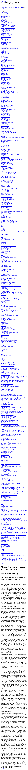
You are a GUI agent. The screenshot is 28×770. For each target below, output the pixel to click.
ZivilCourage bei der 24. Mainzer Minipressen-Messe (13, 268)
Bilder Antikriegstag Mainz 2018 (8, 239)
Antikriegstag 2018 (5, 238)
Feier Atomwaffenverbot (6, 197)
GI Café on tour (4, 438)
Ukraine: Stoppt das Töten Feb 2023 (9, 132)
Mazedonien (3, 243)
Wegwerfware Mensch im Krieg (8, 271)
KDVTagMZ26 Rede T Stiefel (8, 25)
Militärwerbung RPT (5, 248)
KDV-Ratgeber (4, 47)
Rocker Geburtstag (5, 99)
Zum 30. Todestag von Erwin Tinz (8, 475)
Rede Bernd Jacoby (5, 84)
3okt (2, 262)
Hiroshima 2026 (4, 13)
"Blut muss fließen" (5, 385)
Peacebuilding (4, 260)
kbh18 (2, 255)
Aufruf (2, 549)
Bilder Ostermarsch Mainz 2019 (8, 222)
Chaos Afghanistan (5, 185)
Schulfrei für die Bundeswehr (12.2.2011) (10, 471)
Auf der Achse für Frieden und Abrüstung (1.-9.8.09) (13, 528)
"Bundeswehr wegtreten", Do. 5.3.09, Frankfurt (11, 558)
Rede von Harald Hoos (6, 453)
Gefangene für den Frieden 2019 (8, 215)
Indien (2, 350)
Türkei (2, 252)
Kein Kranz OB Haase (6, 283)
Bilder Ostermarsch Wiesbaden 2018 (9, 257)
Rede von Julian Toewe (6, 393)
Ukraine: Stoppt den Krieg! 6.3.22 (8, 173)
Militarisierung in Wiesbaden (7, 105)
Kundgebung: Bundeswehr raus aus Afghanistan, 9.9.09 (13, 522)
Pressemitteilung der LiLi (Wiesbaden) (9, 531)
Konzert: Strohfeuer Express (7, 372)
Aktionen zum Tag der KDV (7, 311)
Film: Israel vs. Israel (5, 406)
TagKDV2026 (4, 24)
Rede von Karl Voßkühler (6, 457)
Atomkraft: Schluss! (5, 444)
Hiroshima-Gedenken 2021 (7, 186)
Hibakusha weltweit (5, 333)
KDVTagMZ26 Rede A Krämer (8, 28)
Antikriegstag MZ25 (5, 59)
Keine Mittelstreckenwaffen (7, 22)
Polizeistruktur (4, 200)
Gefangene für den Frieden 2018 (8, 228)
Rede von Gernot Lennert (6, 355)
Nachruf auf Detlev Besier (6, 168)
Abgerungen (3, 88)
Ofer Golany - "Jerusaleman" (7, 346)
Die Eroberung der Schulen (7, 404)
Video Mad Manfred (5, 212)
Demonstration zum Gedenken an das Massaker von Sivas (14, 376)
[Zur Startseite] (3, 1)
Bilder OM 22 (4, 166)
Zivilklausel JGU (4, 20)
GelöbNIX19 (4, 216)
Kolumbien (3, 235)
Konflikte (3, 270)
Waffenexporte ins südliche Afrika (8, 433)
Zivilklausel (3, 108)
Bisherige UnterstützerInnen (7, 506)
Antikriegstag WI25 (5, 55)
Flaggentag (3, 242)
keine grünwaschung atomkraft (8, 177)
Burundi (2, 226)
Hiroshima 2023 (4, 120)
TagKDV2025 (4, 73)
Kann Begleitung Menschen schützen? (9, 306)
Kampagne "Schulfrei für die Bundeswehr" (10, 464)
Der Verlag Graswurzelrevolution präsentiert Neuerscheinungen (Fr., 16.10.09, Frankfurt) (11, 519)
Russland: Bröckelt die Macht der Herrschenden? (12, 395)
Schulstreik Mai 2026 (5, 30)
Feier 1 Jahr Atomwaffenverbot (8, 180)
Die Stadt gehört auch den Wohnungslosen (10, 430)
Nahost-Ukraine (4, 331)
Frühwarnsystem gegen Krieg (7, 362)
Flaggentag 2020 (4, 204)
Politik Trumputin (5, 39)
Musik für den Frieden (6, 266)
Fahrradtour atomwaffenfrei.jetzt (8, 417)
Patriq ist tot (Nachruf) (6, 479)
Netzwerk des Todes (5, 300)
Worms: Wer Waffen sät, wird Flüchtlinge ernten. (12, 299)
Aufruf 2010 (3, 507)
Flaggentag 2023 (4, 123)
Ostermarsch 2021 (5, 191)
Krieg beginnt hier (5, 314)
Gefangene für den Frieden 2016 (8, 278)
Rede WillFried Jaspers (6, 104)
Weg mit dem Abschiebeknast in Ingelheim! (10, 399)
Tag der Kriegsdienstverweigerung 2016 (10, 310)
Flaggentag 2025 (4, 66)
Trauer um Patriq (4, 477)
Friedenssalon (4, 40)
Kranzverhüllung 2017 (6, 284)
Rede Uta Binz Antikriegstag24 (8, 91)
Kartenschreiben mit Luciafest (7, 366)
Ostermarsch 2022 (5, 162)
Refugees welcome (5, 363)
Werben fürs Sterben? (5, 469)
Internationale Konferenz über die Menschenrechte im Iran (14, 437)
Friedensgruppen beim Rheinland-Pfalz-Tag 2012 (12, 411)
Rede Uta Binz (4, 75)
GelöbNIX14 (4, 349)
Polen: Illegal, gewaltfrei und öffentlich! (10, 386)
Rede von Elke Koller (5, 497)
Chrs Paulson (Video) (5, 546)
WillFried (3, 17)
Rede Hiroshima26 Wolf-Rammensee (9, 15)
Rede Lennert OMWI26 (6, 37)
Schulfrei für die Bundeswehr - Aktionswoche (11, 398)
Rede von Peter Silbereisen (7, 451)
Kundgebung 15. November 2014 (8, 289)
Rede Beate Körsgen (5, 133)
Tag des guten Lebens (5, 145)
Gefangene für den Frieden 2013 (8, 364)
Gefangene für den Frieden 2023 (8, 109)
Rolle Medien (4, 31)
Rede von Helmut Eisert (6, 452)
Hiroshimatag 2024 (5, 93)
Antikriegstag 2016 (5, 302)
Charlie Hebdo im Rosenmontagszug (9, 340)
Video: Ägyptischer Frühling (7, 415)
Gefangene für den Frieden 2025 (8, 50)
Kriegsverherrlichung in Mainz (8, 282)
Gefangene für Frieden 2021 (7, 182)
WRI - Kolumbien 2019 (6, 213)
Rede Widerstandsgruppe (6, 101)
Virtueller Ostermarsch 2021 (7, 194)
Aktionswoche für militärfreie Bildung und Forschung (13, 397)
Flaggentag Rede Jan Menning (7, 68)
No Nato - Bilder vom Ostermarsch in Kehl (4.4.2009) (13, 555)
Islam (2, 337)
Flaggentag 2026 (4, 19)
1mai (2, 208)
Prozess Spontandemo (6, 280)
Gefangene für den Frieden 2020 (8, 199)
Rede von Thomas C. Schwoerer (8, 391)
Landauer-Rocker (5, 234)
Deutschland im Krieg (6, 545)
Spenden (3, 358)
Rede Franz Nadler (5, 126)
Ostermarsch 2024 (5, 100)
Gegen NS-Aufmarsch (6, 151)
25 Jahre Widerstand (5, 190)
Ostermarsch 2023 (5, 124)
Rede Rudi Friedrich (5, 74)
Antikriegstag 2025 (5, 53)
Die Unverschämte (5, 97)
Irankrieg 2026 (4, 44)
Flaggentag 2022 (4, 153)
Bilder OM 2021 (4, 193)
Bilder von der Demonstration (7, 446)
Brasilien (3, 348)
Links (13, 5)
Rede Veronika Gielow (6, 155)
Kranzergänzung (4, 288)
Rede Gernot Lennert (5, 79)
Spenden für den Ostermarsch (7, 449)
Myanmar (3, 230)
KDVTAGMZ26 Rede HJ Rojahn (8, 26)
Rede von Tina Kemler (6, 526)
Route (2, 551)
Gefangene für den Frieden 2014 (8, 341)
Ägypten (3, 462)
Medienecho (3, 541)
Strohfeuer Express (5, 71)
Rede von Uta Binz (5, 455)
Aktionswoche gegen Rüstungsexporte (9, 420)
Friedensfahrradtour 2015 (6, 327)
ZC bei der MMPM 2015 (6, 328)
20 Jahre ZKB (4, 253)
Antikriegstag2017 (5, 265)
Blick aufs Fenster (5, 422)
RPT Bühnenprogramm (6, 247)
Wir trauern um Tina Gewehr (7, 184)
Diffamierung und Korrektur (7, 167)
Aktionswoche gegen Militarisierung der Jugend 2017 (13, 261)
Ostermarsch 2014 (5, 353)
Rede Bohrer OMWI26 (6, 35)
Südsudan (3, 345)
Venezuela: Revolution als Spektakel (9, 409)
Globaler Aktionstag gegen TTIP (8, 329)
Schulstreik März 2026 (6, 42)
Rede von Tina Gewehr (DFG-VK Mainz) (10, 377)
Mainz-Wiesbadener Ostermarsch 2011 (9, 447)
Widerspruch (3, 301)
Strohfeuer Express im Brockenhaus (9, 368)
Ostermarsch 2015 (5, 335)
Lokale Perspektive (5, 264)
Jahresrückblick (4, 544)
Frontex (2, 367)
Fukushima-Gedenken (6, 131)
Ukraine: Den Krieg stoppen (7, 176)
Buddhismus (3, 326)
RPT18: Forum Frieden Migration (8, 246)
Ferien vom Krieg (5, 473)
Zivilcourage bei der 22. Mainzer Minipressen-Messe (12, 381)
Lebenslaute (3, 69)
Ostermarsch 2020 (5, 209)
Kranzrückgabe (4, 287)
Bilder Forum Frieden (5, 249)
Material (6, 5)
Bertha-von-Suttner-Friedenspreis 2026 (9, 48)
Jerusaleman (3, 304)
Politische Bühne (4, 465)
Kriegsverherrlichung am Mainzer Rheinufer (11, 292)
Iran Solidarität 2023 (5, 117)
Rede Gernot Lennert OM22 (7, 163)
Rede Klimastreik (4, 169)
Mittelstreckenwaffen (5, 86)
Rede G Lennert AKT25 (6, 57)
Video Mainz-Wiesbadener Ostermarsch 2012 (11, 425)
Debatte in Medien (5, 291)
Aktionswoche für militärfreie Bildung (9, 342)
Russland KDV (4, 52)
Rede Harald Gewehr (5, 77)
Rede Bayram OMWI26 (6, 34)
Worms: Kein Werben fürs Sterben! (9, 439)
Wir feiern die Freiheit (5, 440)
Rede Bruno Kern (5, 111)
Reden (2, 336)
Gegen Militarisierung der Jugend (8, 324)
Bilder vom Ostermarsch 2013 (7, 390)
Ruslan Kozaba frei (5, 144)
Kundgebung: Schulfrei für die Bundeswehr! (11, 466)
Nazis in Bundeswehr (5, 251)
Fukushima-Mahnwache (6, 360)
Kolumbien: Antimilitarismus (7, 224)
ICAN (2, 237)
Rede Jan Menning (5, 113)
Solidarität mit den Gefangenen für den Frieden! (11, 482)
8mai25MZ (3, 80)
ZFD (2, 277)
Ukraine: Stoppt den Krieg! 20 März (9, 172)
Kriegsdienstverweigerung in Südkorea (9, 332)
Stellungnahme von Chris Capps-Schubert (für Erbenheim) (14, 529)
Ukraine (2, 344)
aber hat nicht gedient (5, 470)
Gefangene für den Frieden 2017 (8, 259)
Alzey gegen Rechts (5, 486)
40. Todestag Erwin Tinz (6, 198)
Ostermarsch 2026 (5, 33)
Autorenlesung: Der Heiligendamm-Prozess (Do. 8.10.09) (14, 520)
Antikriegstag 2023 (5, 118)
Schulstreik (3, 51)
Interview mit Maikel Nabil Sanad (8, 416)
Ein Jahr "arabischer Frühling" (7, 421)
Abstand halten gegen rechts (7, 179)
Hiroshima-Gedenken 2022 (7, 148)
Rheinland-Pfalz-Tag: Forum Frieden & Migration (12, 308)
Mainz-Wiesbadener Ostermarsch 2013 (14, 7)
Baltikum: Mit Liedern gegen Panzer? (9, 373)
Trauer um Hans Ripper (6, 217)
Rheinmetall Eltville (5, 207)
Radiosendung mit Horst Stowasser (9, 517)
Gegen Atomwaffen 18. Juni (7, 219)
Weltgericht (3, 351)
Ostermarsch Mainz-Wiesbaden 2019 (9, 221)
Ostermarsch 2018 (5, 256)
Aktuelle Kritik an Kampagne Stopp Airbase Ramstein (13, 188)
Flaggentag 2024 (4, 96)
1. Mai (2, 461)
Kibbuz (2, 171)
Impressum (7, 768)
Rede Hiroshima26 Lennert (7, 16)
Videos (2, 502)
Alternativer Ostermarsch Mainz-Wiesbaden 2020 (12, 211)
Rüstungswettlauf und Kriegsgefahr (9, 275)
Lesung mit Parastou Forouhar (7, 418)
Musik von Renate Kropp (6, 106)
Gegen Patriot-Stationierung (7, 384)
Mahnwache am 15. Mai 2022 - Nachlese (10, 154)
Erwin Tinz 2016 (4, 279)
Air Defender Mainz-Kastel (7, 122)
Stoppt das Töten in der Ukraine (8, 139)
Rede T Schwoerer (5, 70)
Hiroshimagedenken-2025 (6, 60)
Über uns (10, 5)
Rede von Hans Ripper (6, 496)
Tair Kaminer (4, 313)
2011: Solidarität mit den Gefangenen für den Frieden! (13, 431)
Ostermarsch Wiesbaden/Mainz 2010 (9, 495)
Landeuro (3, 64)
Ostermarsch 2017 (5, 274)
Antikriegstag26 (4, 12)
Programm (3, 429)
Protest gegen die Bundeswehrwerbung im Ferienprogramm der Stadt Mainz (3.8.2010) (11, 489)
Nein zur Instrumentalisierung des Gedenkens (11, 286)
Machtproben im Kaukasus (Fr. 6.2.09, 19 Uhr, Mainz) (13, 562)
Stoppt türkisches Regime (6, 203)
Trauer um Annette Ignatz (6, 206)
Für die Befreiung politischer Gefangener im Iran (12, 442)
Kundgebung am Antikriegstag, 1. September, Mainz (12, 487)
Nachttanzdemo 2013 (5, 375)
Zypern (2, 371)
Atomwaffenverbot (5, 240)
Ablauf (2, 448)
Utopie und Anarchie (5, 323)
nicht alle (3, 297)
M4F (2, 225)
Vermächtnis (3, 195)
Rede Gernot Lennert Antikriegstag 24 (9, 92)
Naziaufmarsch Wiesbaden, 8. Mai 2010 (10, 493)
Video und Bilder (4, 460)
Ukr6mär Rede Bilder (5, 175)
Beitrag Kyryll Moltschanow (7, 128)
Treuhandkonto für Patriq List (7, 480)
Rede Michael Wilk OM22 (7, 164)
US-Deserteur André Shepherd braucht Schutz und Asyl (13, 527)
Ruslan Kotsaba (4, 309)
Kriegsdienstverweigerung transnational (10, 315)
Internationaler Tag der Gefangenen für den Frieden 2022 (13, 137)
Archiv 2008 (3, 563)
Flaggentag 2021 (4, 189)
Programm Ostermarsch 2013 (7, 389)
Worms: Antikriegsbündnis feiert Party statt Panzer (12, 402)
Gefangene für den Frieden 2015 (8, 319)
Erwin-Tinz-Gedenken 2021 (7, 181)
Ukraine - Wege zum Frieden (7, 160)
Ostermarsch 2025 (5, 82)
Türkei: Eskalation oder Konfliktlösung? (10, 369)
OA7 (2, 400)
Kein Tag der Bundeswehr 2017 (8, 269)
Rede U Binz (4, 62)
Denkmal (3, 56)
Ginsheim (3, 229)
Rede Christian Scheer (6, 78)
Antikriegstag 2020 (5, 202)
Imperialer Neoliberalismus (7, 382)
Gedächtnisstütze (4, 474)
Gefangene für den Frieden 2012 (8, 394)
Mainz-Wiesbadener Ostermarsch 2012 (9, 424)
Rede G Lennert (4, 61)
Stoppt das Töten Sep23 (6, 110)
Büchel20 (3, 305)
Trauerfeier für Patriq (5, 478)
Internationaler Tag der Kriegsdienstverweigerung (12, 159)
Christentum (3, 322)
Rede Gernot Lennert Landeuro (8, 65)
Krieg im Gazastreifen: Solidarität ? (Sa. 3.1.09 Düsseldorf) (14, 560)
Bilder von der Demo (5, 378)
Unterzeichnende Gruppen (7, 553)
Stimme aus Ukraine (5, 150)
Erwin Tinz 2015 (4, 320)
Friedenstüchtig (4, 21)
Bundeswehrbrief (4, 43)
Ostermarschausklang (5, 318)
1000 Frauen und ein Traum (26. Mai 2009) (10, 538)
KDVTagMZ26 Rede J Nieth (7, 29)
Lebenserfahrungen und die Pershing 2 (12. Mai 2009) (13, 537)
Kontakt (2, 768)
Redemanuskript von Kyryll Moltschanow (10, 140)
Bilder (2, 357)
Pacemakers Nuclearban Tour (7, 220)
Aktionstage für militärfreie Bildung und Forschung (12, 380)
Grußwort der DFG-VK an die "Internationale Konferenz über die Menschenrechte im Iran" (14, 435)
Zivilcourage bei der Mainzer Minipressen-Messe (12, 443)
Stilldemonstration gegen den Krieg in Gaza (10, 559)
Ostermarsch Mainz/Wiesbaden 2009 (9, 540)
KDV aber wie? (4, 46)
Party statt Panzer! (5, 403)
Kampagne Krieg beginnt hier (7, 273)
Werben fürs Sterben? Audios (7, 467)
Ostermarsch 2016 (5, 317)
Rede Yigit (3, 38)
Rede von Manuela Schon (6, 500)
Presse (2, 458)
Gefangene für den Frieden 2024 (8, 87)
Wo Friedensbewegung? (6, 130)
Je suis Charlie (4, 338)
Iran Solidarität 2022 (5, 146)
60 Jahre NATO (4, 557)
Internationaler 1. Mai (5, 359)
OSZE (2, 296)
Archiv (16, 5)
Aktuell (2, 5)
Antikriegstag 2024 (5, 90)
